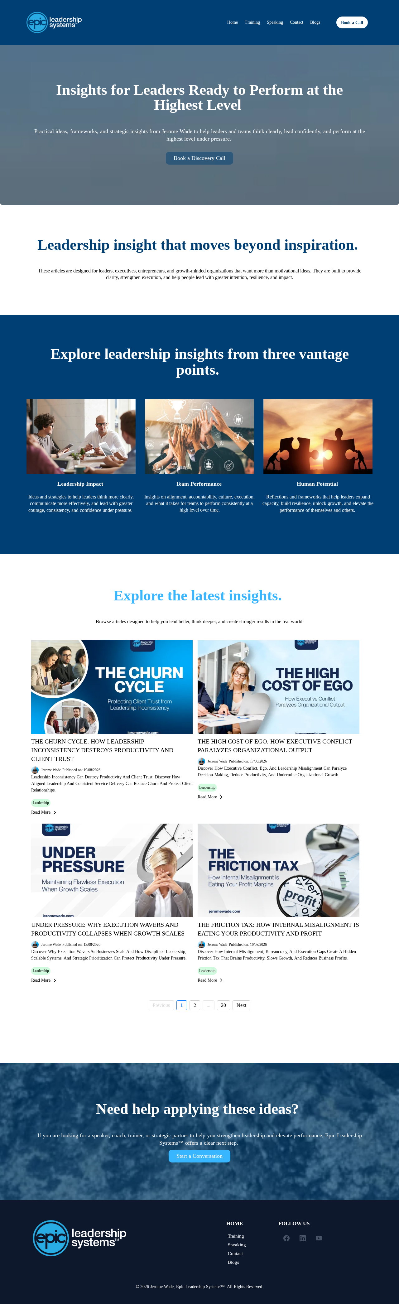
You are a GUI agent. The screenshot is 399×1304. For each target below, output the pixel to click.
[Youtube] (319, 1238)
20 (223, 1005)
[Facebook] (286, 1238)
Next (241, 1005)
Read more (40, 812)
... (208, 1005)
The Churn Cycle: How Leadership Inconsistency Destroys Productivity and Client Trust (102, 750)
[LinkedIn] (303, 1238)
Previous (161, 1005)
